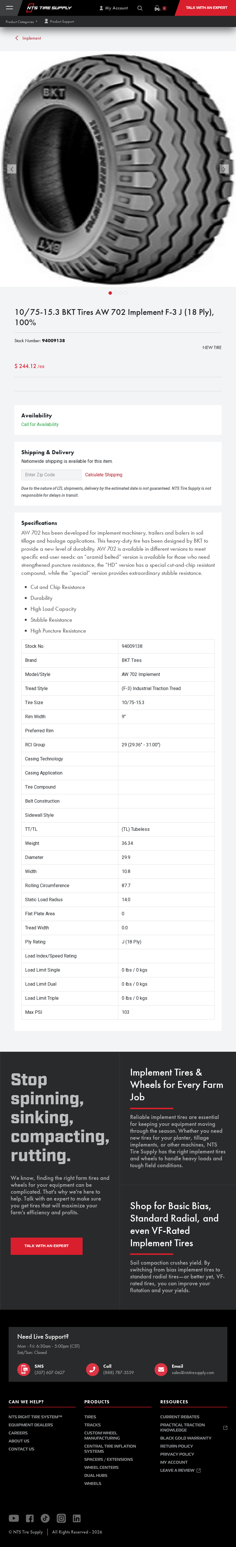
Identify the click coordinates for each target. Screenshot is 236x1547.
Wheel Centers (101, 1467)
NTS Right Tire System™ (35, 1417)
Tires (90, 1417)
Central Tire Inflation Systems (110, 1449)
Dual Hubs (95, 1475)
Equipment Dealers (31, 1425)
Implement (31, 38)
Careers (18, 1433)
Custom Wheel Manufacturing (102, 1436)
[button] (21, 21)
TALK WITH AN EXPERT (46, 1246)
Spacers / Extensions (108, 1459)
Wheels (92, 1483)
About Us (19, 1441)
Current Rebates (179, 1417)
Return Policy (176, 1446)
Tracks (92, 1425)
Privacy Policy (177, 1454)
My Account (174, 1462)
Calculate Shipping (103, 474)
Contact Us (21, 1449)
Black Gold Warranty (186, 1438)
